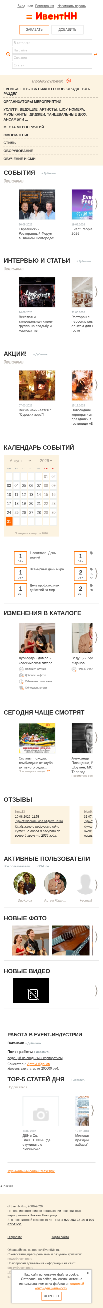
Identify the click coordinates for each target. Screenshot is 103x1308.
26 (24, 512)
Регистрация (44, 6)
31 (9, 521)
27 (31, 512)
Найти (7, 54)
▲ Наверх (6, 1185)
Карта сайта (60, 1237)
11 (16, 494)
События (19, 172)
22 (46, 503)
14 (39, 494)
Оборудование (18, 151)
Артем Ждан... (55, 900)
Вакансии (16, 1043)
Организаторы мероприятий (32, 102)
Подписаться (14, 181)
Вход (21, 6)
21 (39, 503)
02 (54, 476)
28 (39, 512)
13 (31, 494)
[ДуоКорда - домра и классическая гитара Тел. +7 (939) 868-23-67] (30, 940)
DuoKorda (25, 900)
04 (16, 485)
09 (54, 485)
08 (46, 485)
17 (9, 503)
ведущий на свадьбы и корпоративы (35, 1058)
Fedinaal (86, 900)
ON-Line (43, 866)
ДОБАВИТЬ (67, 29)
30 (54, 512)
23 (54, 503)
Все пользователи (17, 866)
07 (39, 485)
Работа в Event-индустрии (45, 1034)
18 (16, 503)
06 (31, 485)
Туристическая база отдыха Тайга (39, 821)
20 (31, 503)
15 (46, 494)
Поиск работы (20, 1052)
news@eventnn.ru (20, 1259)
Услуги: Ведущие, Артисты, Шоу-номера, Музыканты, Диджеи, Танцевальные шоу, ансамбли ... (45, 114)
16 (54, 494)
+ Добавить (49, 173)
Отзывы (18, 799)
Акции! (15, 353)
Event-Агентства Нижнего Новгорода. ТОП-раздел (47, 91)
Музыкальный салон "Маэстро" (31, 1171)
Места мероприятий (24, 127)
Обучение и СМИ (20, 159)
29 (46, 512)
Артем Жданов (38, 1064)
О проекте (15, 1237)
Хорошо (51, 1296)
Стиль (10, 143)
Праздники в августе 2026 (31, 533)
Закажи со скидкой (47, 80)
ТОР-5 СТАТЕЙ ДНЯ (36, 1079)
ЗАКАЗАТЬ (34, 29)
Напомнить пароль (72, 6)
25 (16, 512)
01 (46, 476)
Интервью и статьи (37, 260)
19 (24, 503)
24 (9, 512)
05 (24, 485)
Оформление (16, 135)
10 (9, 494)
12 (24, 494)
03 (9, 485)
